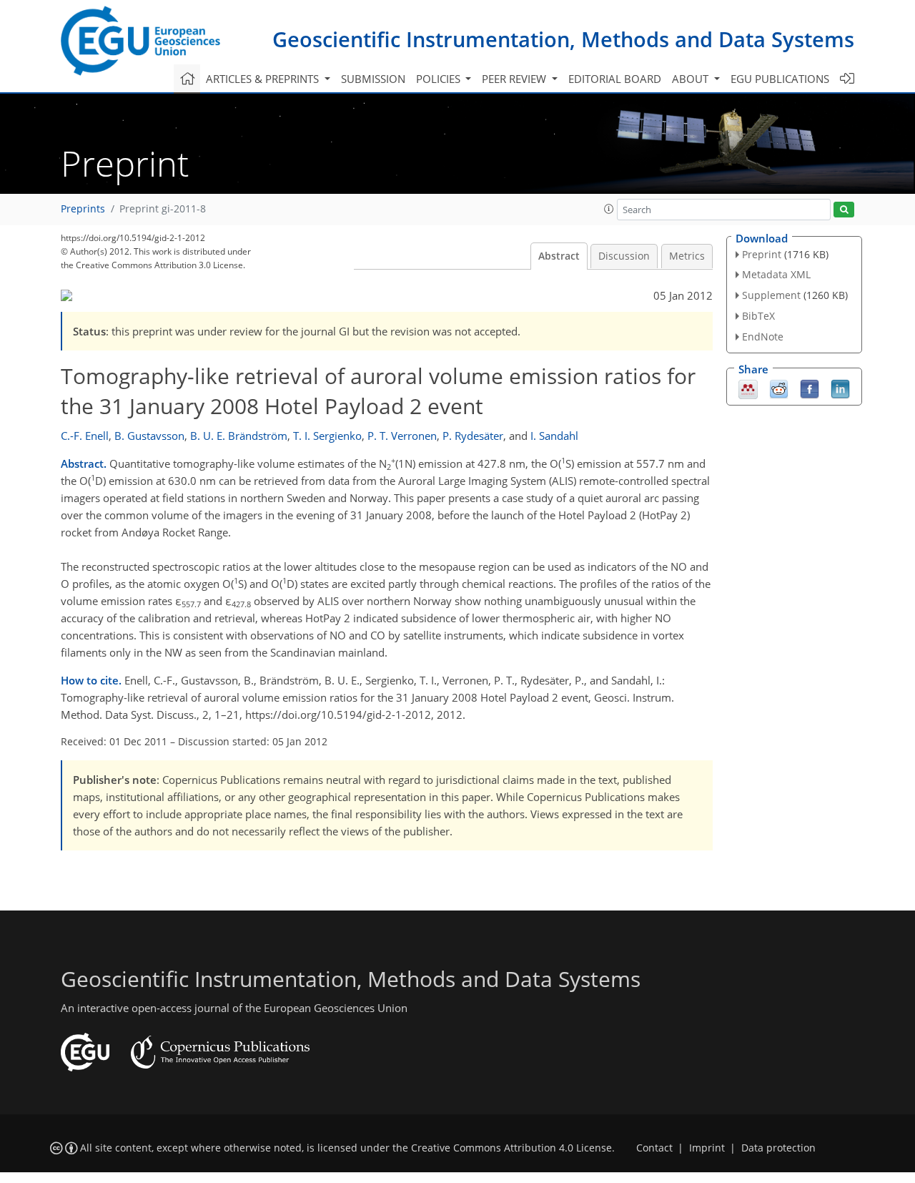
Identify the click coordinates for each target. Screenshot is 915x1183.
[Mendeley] (748, 388)
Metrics (687, 256)
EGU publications (780, 79)
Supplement (771, 295)
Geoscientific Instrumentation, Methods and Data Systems (563, 39)
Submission (373, 79)
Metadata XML (776, 274)
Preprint (761, 254)
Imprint (707, 1148)
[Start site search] (844, 210)
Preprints (83, 208)
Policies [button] (439, 79)
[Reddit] (778, 388)
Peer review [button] (515, 79)
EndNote (762, 336)
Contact (654, 1148)
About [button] (691, 79)
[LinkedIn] (840, 388)
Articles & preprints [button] (264, 79)
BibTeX (758, 316)
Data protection (778, 1148)
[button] (609, 208)
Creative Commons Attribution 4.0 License (511, 1148)
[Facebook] (809, 388)
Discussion (624, 256)
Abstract (559, 256)
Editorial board (614, 79)
